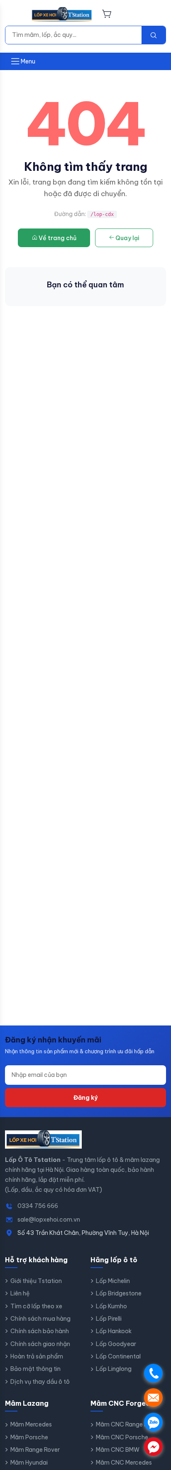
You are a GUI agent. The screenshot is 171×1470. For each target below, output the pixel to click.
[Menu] (15, 14)
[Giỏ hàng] (106, 14)
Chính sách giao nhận (40, 1344)
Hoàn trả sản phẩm (36, 1356)
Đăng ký (85, 1097)
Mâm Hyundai (29, 1462)
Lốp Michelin (113, 1281)
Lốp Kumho (111, 1306)
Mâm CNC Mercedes (124, 1462)
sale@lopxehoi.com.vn (48, 1219)
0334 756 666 (37, 1206)
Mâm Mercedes (31, 1424)
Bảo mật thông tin (35, 1369)
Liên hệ (20, 1293)
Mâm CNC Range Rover (128, 1424)
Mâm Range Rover (35, 1449)
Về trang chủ (57, 238)
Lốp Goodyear (116, 1344)
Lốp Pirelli (109, 1318)
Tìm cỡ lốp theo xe (36, 1306)
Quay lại (127, 238)
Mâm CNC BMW (117, 1449)
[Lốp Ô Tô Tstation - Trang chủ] (62, 14)
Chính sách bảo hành (39, 1331)
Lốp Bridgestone (119, 1293)
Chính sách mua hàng (40, 1318)
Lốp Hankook (114, 1331)
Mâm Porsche (29, 1437)
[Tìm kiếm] (154, 35)
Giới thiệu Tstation (36, 1281)
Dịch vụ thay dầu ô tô (40, 1381)
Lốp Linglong (114, 1369)
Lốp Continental (118, 1356)
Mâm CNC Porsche (122, 1437)
